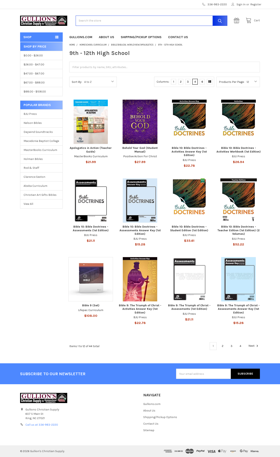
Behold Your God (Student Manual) (140, 149)
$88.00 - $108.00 (35, 91)
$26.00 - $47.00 (34, 64)
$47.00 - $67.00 (34, 73)
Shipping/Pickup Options (141, 37)
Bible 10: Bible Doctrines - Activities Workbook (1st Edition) (238, 149)
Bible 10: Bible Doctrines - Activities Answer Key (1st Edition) (189, 151)
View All (28, 204)
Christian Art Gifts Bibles (40, 195)
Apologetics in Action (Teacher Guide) (91, 149)
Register (255, 4)
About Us (106, 37)
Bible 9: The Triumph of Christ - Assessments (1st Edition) (189, 307)
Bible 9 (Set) (90, 305)
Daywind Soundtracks (38, 132)
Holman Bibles (33, 159)
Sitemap (148, 430)
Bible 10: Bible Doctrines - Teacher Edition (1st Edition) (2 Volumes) (238, 230)
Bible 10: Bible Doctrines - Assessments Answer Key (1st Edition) (140, 230)
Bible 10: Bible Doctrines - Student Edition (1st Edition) (189, 228)
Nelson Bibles (33, 123)
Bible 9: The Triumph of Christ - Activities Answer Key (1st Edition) (140, 309)
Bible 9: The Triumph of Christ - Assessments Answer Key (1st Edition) (238, 309)
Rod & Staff (31, 168)
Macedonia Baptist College (41, 141)
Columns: (163, 81)
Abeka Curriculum (35, 186)
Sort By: (77, 82)
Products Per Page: (231, 82)
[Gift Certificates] (238, 20)
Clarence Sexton (34, 177)
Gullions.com (80, 37)
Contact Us (178, 37)
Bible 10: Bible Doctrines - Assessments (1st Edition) (91, 228)
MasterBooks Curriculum (40, 150)
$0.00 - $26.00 (33, 55)
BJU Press (30, 114)
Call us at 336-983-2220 (41, 424)
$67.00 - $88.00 (34, 82)
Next (251, 346)
